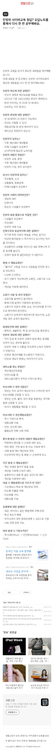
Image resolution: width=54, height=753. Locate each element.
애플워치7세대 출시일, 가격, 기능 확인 (16, 607)
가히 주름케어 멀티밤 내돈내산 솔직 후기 (17, 615)
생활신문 (10, 700)
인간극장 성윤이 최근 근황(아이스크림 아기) (18, 624)
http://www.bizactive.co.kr (17, 567)
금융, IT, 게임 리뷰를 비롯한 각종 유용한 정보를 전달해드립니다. (21, 705)
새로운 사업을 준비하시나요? (18, 571)
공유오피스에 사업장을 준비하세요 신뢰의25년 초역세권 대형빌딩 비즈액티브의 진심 (19, 576)
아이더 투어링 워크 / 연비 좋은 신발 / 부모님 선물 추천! (22, 610)
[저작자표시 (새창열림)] (33, 592)
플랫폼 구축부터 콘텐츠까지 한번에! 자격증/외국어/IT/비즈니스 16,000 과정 (19, 556)
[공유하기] (13, 592)
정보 (4, 602)
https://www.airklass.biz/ (16, 547)
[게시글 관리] (16, 592)
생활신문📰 (27, 3)
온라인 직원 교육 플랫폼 (18, 551)
